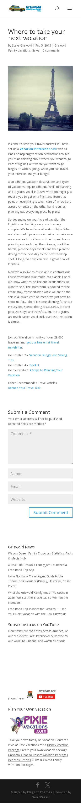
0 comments (51, 50)
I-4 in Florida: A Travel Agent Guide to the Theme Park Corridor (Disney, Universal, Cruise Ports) (39, 581)
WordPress (40, 797)
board (39, 149)
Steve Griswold (22, 45)
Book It (34, 365)
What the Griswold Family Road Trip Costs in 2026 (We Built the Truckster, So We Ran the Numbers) (38, 598)
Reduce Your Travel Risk (24, 388)
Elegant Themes (39, 792)
